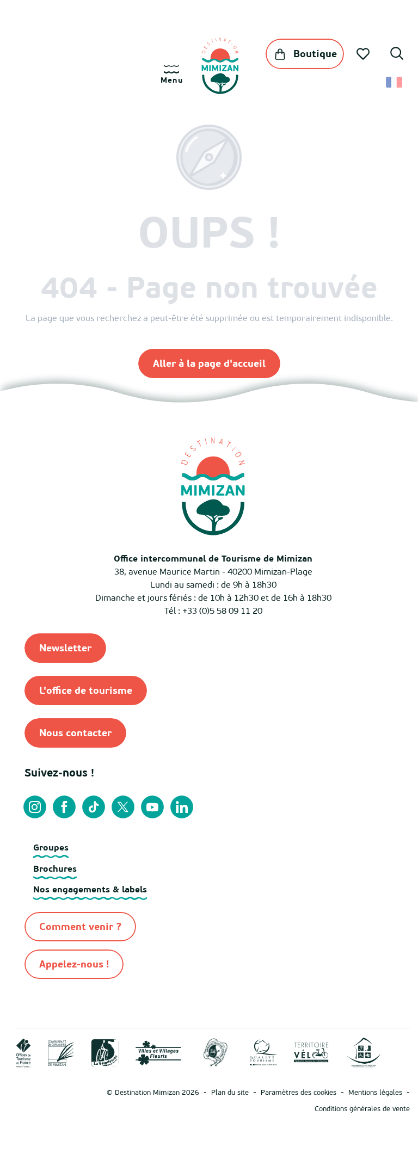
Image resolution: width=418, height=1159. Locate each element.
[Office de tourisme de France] (23, 1052)
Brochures (55, 868)
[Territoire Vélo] (311, 1052)
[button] (396, 55)
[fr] (394, 82)
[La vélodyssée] (105, 1052)
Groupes (51, 847)
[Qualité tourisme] (263, 1052)
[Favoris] (364, 53)
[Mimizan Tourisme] (220, 65)
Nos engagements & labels (90, 889)
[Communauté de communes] (61, 1052)
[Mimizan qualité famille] (215, 1052)
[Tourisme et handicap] (363, 1052)
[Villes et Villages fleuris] (158, 1052)
